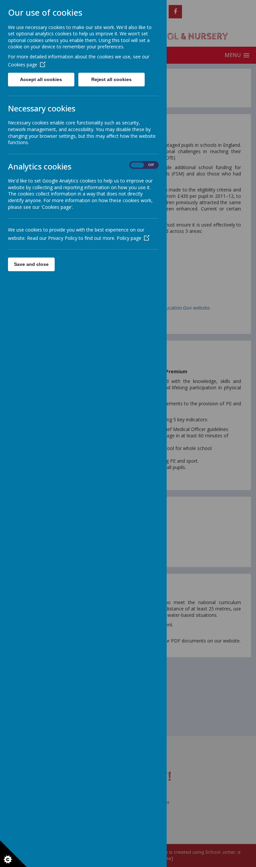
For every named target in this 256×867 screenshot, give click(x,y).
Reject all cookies (111, 79)
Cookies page (22, 64)
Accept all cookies (41, 79)
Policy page (129, 238)
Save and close (31, 264)
